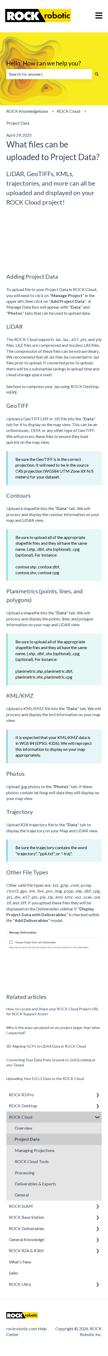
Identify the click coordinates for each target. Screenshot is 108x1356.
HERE (11, 392)
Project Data (17, 122)
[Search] (97, 74)
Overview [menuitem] (23, 1127)
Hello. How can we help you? (43, 63)
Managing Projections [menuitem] (35, 1150)
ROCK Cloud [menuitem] (20, 1116)
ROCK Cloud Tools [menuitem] (32, 1161)
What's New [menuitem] (20, 1261)
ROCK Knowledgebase (27, 111)
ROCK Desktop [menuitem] (23, 1105)
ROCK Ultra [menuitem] (20, 1284)
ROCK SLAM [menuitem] (21, 1206)
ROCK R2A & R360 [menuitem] (26, 1250)
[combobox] (49, 74)
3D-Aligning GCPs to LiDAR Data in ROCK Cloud (46, 1046)
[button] (97, 1095)
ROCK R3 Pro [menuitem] (21, 1094)
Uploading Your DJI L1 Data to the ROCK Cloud (45, 1078)
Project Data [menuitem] (27, 1138)
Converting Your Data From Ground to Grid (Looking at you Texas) (50, 1062)
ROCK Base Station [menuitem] (26, 1217)
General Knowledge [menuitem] (26, 1239)
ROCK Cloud (68, 111)
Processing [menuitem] (25, 1172)
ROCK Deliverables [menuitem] (26, 1228)
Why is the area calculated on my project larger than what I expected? (53, 1030)
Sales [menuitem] (13, 1272)
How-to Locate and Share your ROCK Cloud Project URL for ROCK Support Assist (52, 1011)
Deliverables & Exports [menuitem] (35, 1183)
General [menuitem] (22, 1194)
